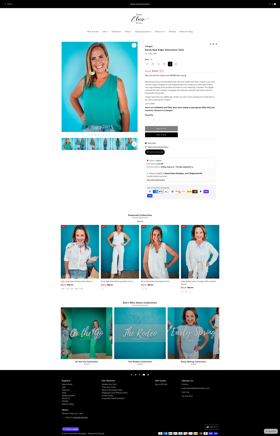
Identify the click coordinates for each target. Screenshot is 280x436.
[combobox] (48, 4)
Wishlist (172, 32)
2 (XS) (63, 288)
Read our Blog (186, 32)
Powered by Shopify (96, 433)
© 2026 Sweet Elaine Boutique (74, 433)
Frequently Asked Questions (113, 398)
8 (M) (76, 288)
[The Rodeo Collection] (140, 333)
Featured (116, 32)
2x (176, 64)
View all (140, 221)
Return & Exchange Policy (140, 4)
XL (164, 64)
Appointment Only (80, 417)
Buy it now (161, 135)
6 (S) (71, 288)
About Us (159, 32)
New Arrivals (93, 32)
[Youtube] (144, 374)
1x (170, 64)
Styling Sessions (142, 32)
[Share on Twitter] (214, 44)
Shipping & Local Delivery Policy (115, 393)
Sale (104, 32)
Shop (127, 32)
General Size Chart (109, 384)
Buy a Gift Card (161, 384)
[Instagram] (135, 374)
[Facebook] (131, 374)
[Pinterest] (139, 374)
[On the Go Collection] (86, 333)
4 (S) (67, 288)
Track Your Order (109, 387)
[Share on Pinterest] (216, 44)
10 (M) (81, 288)
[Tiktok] (148, 374)
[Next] (134, 144)
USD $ (212, 427)
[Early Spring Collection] (193, 333)
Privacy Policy (107, 396)
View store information (156, 180)
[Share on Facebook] (210, 44)
